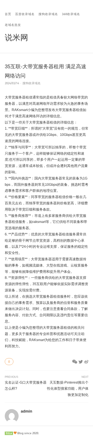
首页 (8, 14)
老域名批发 (13, 25)
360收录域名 (71, 14)
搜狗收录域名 (48, 14)
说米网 (16, 37)
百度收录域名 (25, 14)
